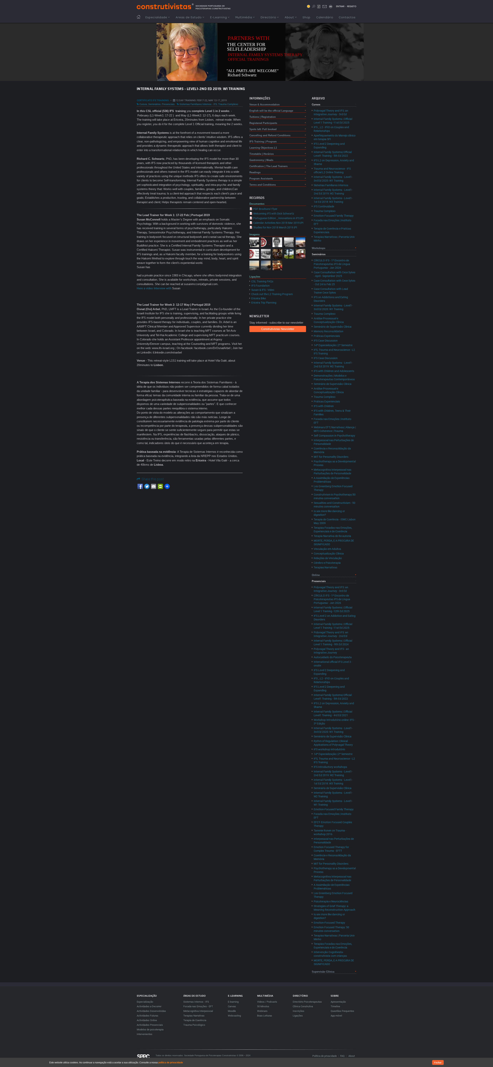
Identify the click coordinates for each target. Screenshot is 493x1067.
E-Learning (218, 17)
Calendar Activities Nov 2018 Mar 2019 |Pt (278, 222)
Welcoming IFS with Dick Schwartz (273, 213)
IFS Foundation (260, 285)
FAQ (342, 1055)
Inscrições (298, 1011)
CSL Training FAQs (262, 281)
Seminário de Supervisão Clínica (332, 326)
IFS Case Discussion (326, 340)
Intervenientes (144, 1034)
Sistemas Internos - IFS (196, 1001)
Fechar (438, 1062)
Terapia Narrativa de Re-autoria (332, 536)
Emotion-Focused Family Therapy (334, 215)
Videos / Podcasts (267, 1001)
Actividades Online (147, 1020)
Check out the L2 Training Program (272, 294)
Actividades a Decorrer (149, 1006)
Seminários (154, 104)
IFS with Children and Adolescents (334, 371)
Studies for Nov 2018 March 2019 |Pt (275, 227)
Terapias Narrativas (325, 567)
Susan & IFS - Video (262, 289)
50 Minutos (263, 1006)
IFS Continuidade (324, 206)
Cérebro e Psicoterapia (327, 562)
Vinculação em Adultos (327, 548)
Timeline (335, 1006)
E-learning (233, 1001)
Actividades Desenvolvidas (151, 1011)
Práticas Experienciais (327, 335)
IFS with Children (324, 406)
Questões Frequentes (342, 1011)
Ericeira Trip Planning (263, 302)
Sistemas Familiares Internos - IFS (198, 104)
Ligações (298, 1015)
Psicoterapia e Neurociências (331, 901)
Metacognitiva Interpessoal (198, 1011)
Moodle (232, 1011)
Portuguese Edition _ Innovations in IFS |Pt (278, 218)
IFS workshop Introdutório (329, 749)
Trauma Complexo (228, 104)
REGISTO (351, 6)
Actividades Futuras (147, 1015)
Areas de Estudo (189, 17)
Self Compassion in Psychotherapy (334, 435)
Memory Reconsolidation (328, 331)
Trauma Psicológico (194, 1024)
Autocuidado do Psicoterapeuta (333, 657)
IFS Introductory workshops (330, 766)
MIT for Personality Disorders (331, 456)
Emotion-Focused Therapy (329, 922)
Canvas (232, 1006)
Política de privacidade (324, 1055)
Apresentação (338, 1001)
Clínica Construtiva (303, 1006)
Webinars (262, 1011)
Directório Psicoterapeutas (307, 1001)
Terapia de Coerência (194, 1020)
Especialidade (156, 17)
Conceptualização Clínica (329, 553)
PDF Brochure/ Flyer (265, 208)
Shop (306, 17)
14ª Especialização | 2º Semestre (333, 345)
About (289, 17)
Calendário (324, 17)
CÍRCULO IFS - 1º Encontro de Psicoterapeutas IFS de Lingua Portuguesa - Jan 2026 (332, 264)
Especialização (145, 1001)
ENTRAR (340, 6)
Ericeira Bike (258, 298)
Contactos (347, 17)
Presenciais (168, 104)
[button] (254, 242)
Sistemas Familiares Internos (331, 185)
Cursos (143, 104)
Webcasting (234, 1015)
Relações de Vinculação (328, 558)
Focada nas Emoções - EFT (198, 1006)
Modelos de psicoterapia (150, 1029)
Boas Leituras (264, 1015)
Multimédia (243, 17)
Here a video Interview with (154, 288)
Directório (268, 17)
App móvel (336, 1015)
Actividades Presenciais (150, 1024)
